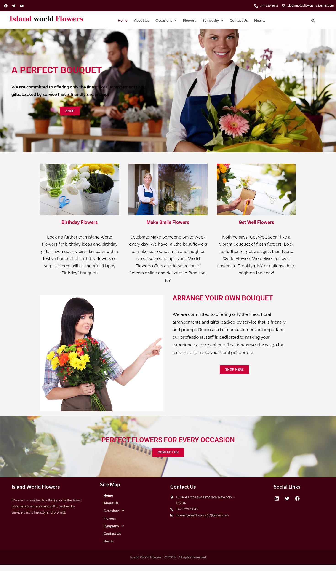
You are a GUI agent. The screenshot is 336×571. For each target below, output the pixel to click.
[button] (166, 20)
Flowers (189, 20)
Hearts (259, 20)
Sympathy (211, 20)
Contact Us (239, 20)
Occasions (163, 20)
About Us (141, 20)
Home (123, 20)
